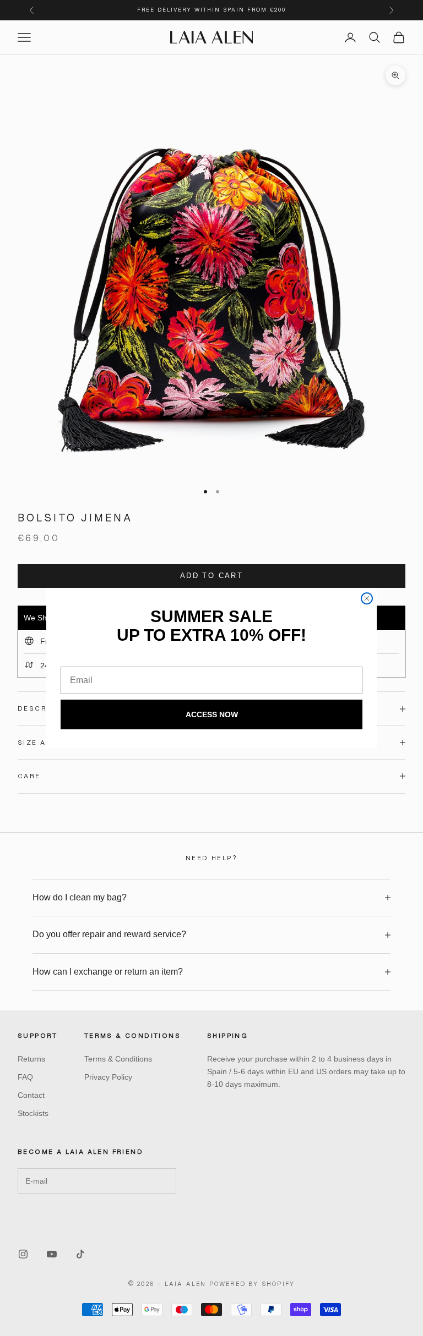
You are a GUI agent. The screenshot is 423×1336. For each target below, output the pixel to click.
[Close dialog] (366, 598)
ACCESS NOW (212, 714)
